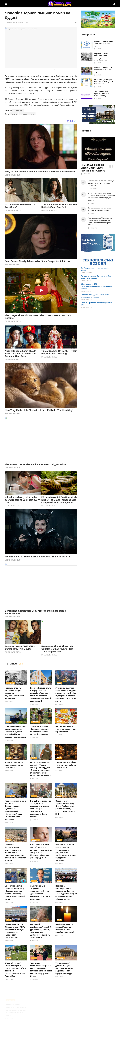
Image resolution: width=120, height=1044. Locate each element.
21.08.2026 (9, 702)
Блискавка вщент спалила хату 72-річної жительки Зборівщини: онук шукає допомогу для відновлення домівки (40, 1008)
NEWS (34, 683)
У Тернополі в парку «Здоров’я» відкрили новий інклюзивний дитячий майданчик (39, 730)
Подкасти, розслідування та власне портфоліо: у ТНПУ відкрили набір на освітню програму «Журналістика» (66, 892)
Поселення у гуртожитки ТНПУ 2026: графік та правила (103, 43)
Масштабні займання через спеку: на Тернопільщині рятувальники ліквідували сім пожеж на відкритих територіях (65, 852)
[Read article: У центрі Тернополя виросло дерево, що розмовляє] (16, 752)
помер (32, 114)
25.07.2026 (34, 1018)
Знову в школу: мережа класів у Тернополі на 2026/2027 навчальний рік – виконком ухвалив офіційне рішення (101, 196)
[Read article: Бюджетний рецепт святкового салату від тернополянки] (66, 716)
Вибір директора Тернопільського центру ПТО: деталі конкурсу (100, 209)
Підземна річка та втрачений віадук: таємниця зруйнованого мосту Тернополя (103, 56)
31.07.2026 (9, 902)
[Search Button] (114, 3)
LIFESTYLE (10, 683)
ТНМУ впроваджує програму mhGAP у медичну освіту (101, 93)
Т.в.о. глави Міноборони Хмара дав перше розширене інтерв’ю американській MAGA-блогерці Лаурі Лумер (41, 969)
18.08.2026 (34, 704)
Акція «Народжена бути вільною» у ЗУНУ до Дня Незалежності (103, 81)
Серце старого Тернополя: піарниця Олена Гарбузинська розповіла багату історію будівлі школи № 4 (65, 807)
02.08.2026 (59, 817)
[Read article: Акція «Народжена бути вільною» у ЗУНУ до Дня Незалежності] (86, 82)
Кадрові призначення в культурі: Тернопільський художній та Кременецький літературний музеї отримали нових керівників (15, 810)
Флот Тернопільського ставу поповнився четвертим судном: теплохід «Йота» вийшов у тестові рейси (15, 731)
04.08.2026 (9, 822)
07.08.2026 (9, 771)
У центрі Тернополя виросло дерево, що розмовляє (14, 765)
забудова (23, 114)
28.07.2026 (59, 977)
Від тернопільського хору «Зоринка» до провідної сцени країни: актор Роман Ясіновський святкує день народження (41, 851)
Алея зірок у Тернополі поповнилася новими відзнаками (103, 69)
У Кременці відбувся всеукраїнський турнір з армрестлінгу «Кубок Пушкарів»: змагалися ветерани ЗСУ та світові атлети (66, 694)
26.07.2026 (9, 1015)
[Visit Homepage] (60, 3)
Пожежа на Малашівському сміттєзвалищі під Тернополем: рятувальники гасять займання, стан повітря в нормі (15, 852)
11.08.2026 (59, 735)
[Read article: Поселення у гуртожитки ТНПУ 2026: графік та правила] (86, 45)
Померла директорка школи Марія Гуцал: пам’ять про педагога (93, 167)
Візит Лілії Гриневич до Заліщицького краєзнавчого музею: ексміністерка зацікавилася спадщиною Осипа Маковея (40, 808)
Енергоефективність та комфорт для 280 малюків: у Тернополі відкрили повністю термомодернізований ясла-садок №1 (40, 694)
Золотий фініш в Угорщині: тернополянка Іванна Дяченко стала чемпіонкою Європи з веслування (40, 892)
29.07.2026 (59, 935)
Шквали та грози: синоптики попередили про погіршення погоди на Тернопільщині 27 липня (15, 1006)
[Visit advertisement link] (98, 19)
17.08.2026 (59, 704)
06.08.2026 (34, 779)
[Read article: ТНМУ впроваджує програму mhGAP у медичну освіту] (86, 94)
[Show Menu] (6, 3)
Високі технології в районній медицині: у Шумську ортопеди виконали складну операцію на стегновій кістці (15, 892)
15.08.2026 (9, 740)
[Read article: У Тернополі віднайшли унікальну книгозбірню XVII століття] (66, 752)
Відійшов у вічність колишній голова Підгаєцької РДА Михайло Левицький (64, 928)
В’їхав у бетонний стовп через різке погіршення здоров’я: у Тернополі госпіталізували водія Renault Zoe (15, 969)
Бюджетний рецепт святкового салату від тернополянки (65, 729)
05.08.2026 (59, 771)
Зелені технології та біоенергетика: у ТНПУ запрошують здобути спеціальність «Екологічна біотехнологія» (15, 931)
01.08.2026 (59, 864)
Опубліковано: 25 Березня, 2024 (16, 22)
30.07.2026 (59, 902)
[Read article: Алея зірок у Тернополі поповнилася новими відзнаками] (86, 71)
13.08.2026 (34, 737)
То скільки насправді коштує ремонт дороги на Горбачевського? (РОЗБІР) (65, 1005)
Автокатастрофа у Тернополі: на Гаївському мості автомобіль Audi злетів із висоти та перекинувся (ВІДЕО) (100, 221)
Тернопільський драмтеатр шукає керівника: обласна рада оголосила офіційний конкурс (64, 968)
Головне (14, 114)
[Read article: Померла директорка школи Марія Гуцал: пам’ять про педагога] (98, 149)
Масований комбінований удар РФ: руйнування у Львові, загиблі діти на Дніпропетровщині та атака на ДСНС (41, 931)
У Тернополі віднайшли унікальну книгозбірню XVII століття (65, 765)
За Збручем (18, 110)
